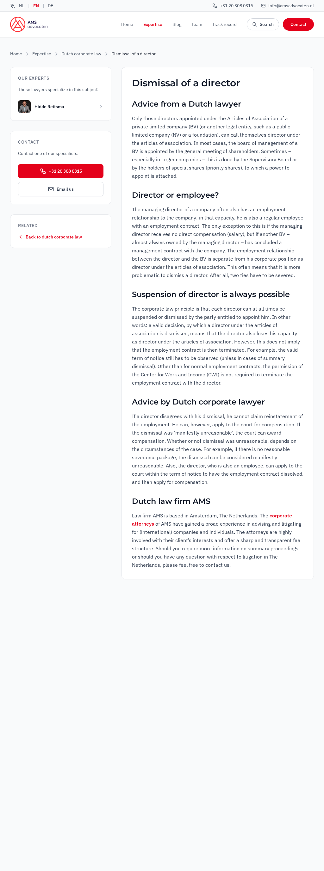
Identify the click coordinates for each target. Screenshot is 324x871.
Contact (298, 24)
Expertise (152, 24)
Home (127, 24)
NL (21, 6)
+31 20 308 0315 (65, 171)
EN (36, 6)
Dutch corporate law (81, 54)
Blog (176, 24)
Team (196, 24)
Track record (224, 24)
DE (50, 6)
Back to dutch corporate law (54, 237)
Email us (65, 189)
